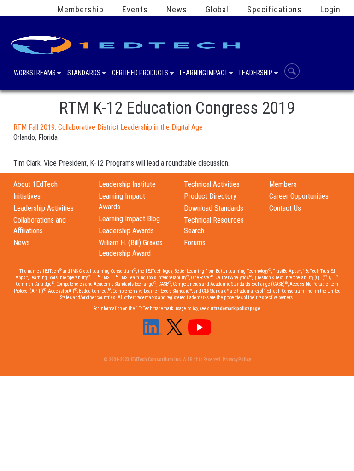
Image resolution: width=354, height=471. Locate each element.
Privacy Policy (237, 359)
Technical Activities (212, 184)
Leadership (255, 73)
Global (217, 10)
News (176, 10)
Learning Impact (204, 73)
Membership (81, 10)
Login (330, 10)
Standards (83, 73)
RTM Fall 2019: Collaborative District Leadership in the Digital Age (108, 127)
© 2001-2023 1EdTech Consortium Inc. (143, 359)
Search (292, 71)
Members (283, 184)
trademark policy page (237, 308)
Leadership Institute (127, 184)
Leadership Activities (43, 208)
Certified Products (140, 73)
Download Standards (213, 208)
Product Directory (210, 196)
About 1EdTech (35, 184)
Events (135, 10)
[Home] (127, 41)
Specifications (274, 10)
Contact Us (285, 208)
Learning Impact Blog (129, 218)
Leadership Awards (126, 230)
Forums (195, 242)
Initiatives (27, 196)
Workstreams (35, 73)
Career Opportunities (299, 196)
